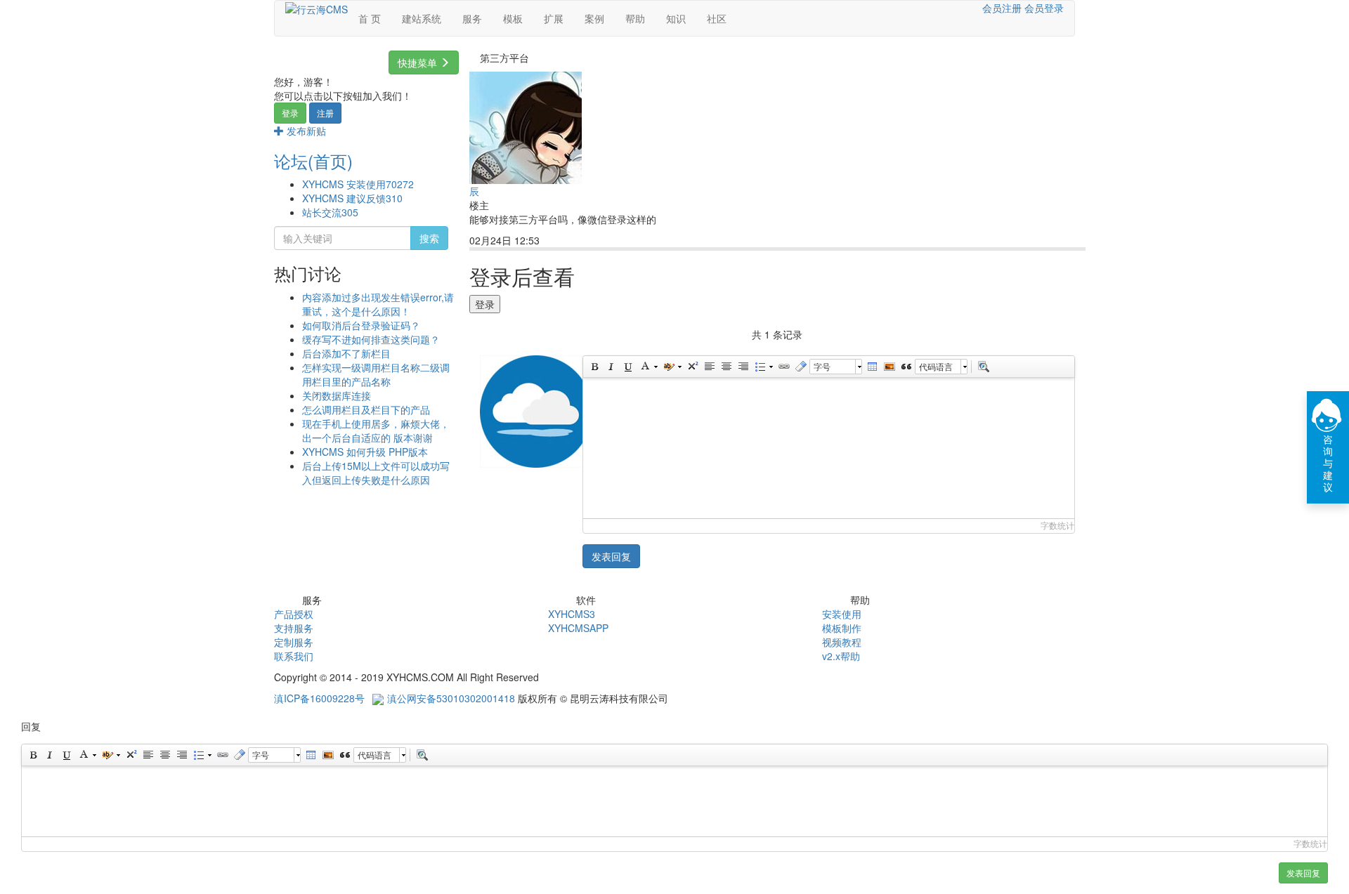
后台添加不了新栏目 (346, 353)
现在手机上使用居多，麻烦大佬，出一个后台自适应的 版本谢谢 (376, 430)
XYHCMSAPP (578, 628)
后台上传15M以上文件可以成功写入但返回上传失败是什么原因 (376, 473)
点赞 (609, 241)
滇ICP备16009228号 (319, 698)
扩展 (553, 18)
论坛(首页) (313, 160)
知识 (676, 18)
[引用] (906, 367)
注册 (325, 113)
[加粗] (594, 367)
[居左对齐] (709, 367)
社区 (716, 18)
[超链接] (783, 367)
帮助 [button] (635, 18)
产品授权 (293, 614)
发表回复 (611, 556)
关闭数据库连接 (336, 395)
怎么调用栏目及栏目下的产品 (366, 409)
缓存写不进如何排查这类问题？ (371, 339)
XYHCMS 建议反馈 (352, 198)
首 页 (369, 18)
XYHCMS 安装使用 (358, 184)
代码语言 (936, 366)
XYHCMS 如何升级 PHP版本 (365, 452)
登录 (290, 113)
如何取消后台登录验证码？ (361, 325)
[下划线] (627, 367)
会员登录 (1044, 8)
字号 (822, 366)
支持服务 (293, 628)
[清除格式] (800, 367)
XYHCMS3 (571, 614)
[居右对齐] (743, 367)
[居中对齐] (726, 367)
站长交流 (330, 212)
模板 (513, 18)
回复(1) (568, 241)
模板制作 (841, 628)
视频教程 (841, 642)
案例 (594, 18)
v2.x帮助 (841, 656)
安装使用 (841, 614)
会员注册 (1002, 8)
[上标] (692, 367)
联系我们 (293, 656)
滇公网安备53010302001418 (451, 698)
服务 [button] (472, 18)
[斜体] (611, 367)
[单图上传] (889, 367)
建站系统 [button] (421, 18)
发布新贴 (305, 131)
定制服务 (293, 642)
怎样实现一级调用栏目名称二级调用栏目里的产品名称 (376, 374)
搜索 (429, 238)
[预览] (983, 367)
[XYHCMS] (316, 8)
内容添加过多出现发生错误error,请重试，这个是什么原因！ (378, 304)
